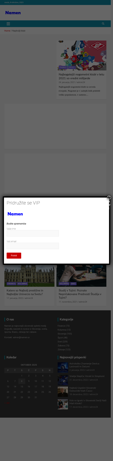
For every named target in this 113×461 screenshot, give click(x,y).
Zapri (108, 197)
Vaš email (11, 241)
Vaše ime (11, 228)
